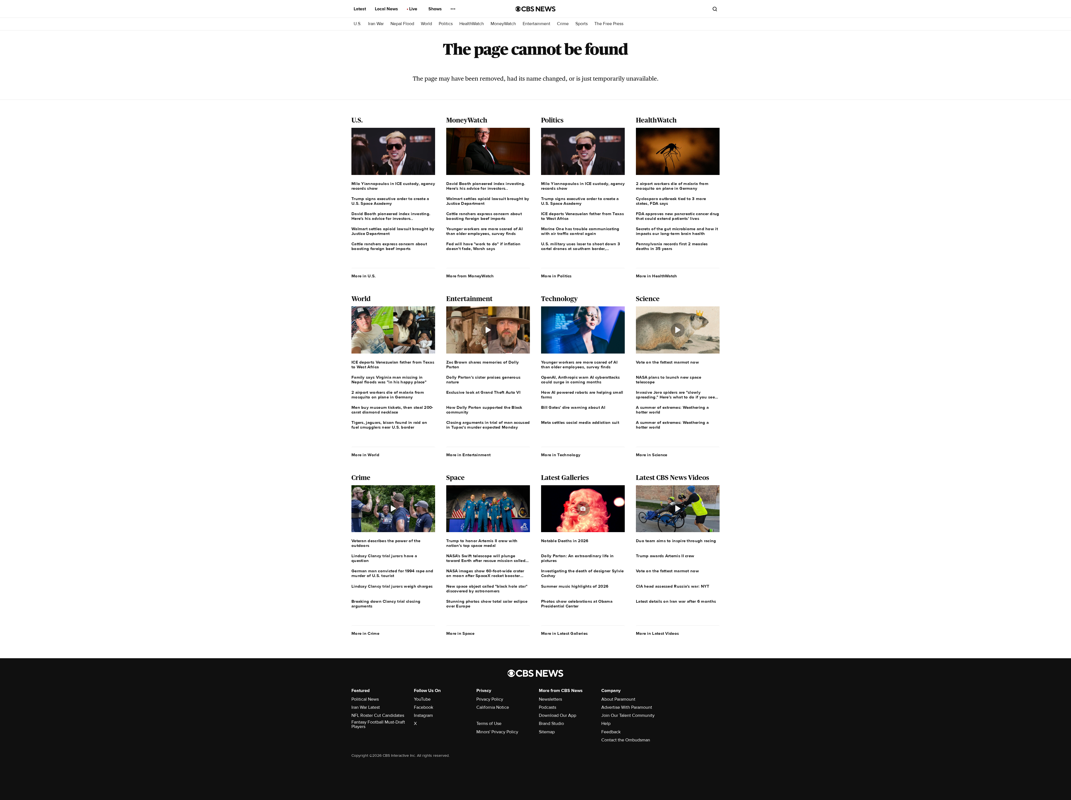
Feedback (611, 732)
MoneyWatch (503, 24)
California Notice (492, 707)
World (426, 24)
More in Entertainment (468, 454)
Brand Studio (551, 723)
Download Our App (557, 715)
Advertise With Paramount (626, 707)
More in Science (651, 454)
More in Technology (560, 454)
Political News (365, 699)
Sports (581, 24)
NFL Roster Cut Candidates (377, 715)
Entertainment (536, 24)
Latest (360, 9)
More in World (365, 454)
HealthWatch (471, 24)
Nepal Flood (402, 24)
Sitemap (547, 732)
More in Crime (365, 633)
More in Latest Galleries (564, 633)
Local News (387, 9)
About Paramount (618, 699)
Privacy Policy (489, 699)
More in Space (460, 633)
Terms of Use (488, 723)
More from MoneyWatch (470, 275)
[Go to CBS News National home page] (535, 9)
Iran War (376, 24)
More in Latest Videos (657, 633)
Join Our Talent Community (628, 715)
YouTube (422, 699)
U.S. (357, 24)
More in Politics (556, 275)
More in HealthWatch (656, 275)
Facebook (423, 707)
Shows (435, 9)
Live (413, 9)
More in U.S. (363, 275)
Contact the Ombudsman (625, 740)
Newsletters (550, 699)
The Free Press (608, 24)
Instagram (423, 715)
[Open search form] (714, 8)
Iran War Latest (365, 707)
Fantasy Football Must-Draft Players (378, 724)
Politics (446, 24)
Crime (563, 24)
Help (606, 723)
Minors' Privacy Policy (497, 732)
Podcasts (547, 707)
